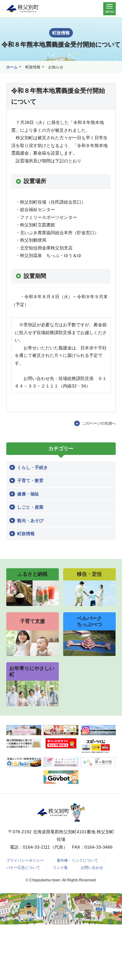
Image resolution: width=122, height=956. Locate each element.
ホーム (12, 67)
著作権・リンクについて (77, 860)
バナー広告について (23, 867)
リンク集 (60, 867)
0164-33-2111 (36, 847)
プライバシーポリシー (25, 860)
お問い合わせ (92, 867)
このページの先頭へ (99, 423)
